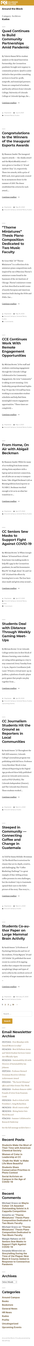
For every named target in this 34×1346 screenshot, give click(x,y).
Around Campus (10, 210)
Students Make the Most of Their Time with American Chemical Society (17, 1148)
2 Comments (8, 321)
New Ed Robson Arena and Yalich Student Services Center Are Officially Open (16, 1053)
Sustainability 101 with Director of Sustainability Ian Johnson (16, 1064)
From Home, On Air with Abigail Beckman (15, 449)
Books (5, 1301)
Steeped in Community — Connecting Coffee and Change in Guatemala (14, 837)
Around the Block (12, 8)
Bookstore (7, 1304)
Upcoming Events (8, 703)
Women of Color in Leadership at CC (12, 1155)
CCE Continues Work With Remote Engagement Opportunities (14, 347)
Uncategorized (10, 1323)
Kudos (17, 115)
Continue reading (10, 103)
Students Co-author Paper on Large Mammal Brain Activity (16, 932)
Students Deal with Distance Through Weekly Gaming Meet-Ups (16, 632)
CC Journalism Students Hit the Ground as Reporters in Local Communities (16, 731)
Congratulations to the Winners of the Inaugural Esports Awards (16, 139)
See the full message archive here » (16, 1127)
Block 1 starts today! (21, 1107)
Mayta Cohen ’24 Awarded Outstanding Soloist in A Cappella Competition (15, 1207)
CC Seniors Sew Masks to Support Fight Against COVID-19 (16, 537)
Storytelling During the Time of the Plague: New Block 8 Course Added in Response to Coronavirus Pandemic (16, 1259)
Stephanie (7, 113)
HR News (7, 1312)
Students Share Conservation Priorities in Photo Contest (16, 1170)
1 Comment (8, 606)
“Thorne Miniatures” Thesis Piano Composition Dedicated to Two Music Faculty (13, 239)
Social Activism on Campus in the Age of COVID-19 (14, 1179)
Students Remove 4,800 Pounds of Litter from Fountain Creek (17, 1093)
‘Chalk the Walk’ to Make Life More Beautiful (15, 1162)
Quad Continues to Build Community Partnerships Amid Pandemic (16, 39)
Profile (5, 1319)
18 (13, 1005)
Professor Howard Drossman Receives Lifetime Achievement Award (14, 1074)
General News (9, 115)
